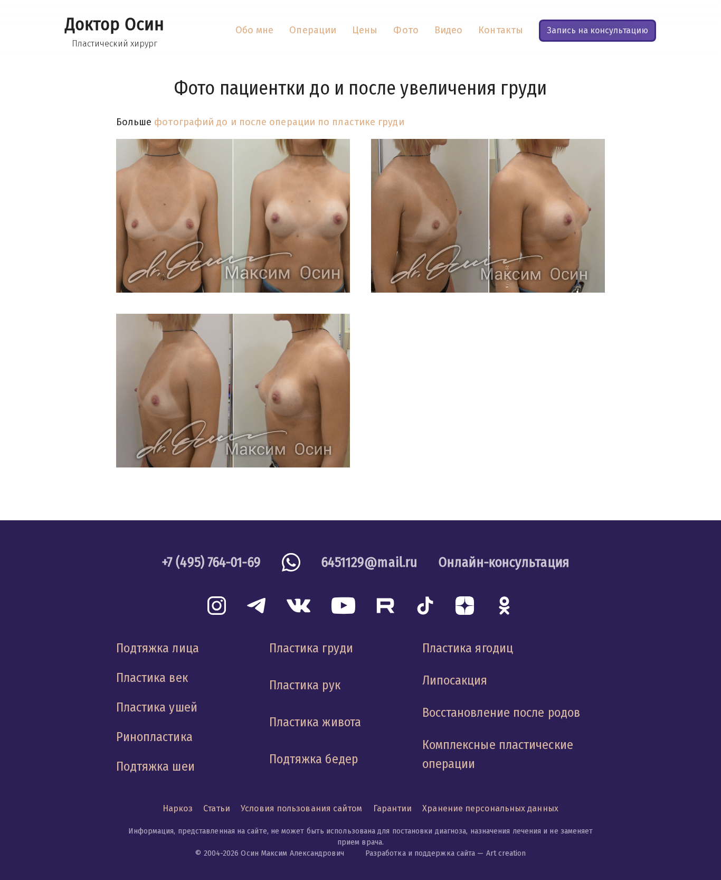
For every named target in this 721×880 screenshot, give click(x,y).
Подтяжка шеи (155, 766)
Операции (312, 30)
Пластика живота (315, 722)
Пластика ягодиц (467, 648)
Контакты (500, 30)
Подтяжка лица (157, 648)
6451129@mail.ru (369, 562)
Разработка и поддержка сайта (420, 853)
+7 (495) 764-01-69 (211, 562)
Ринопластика (154, 736)
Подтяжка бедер (313, 759)
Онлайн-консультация (504, 562)
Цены (364, 30)
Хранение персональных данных (490, 808)
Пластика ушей (156, 707)
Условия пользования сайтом (301, 808)
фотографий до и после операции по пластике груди (279, 122)
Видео (448, 30)
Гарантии (392, 808)
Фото (405, 30)
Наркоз (178, 808)
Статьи (217, 808)
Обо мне (254, 30)
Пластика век (152, 677)
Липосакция (455, 680)
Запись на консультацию (597, 30)
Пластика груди (311, 648)
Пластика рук (304, 685)
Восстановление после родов (501, 712)
